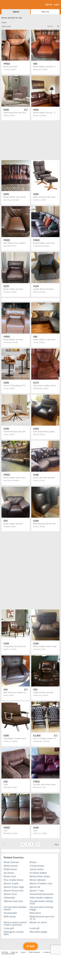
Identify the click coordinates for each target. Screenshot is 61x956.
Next (57, 844)
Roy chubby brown (13, 880)
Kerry (14, 246)
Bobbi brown (10, 869)
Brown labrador (38, 880)
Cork (44, 787)
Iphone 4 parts (11, 883)
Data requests (34, 952)
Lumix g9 (34, 928)
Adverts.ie (13, 4)
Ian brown (9, 873)
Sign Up (48, 5)
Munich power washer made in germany (15, 923)
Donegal (15, 200)
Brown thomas (11, 862)
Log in (23, 952)
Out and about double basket (15, 908)
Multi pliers (35, 913)
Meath (15, 342)
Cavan (42, 480)
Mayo (15, 787)
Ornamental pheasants (41, 894)
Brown (33, 862)
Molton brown (11, 866)
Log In (56, 5)
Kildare (45, 69)
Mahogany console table (14, 933)
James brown (37, 869)
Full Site (4, 952)
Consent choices (8, 954)
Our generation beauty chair (41, 902)
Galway (43, 115)
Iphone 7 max (37, 890)
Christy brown (37, 866)
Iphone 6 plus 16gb (14, 887)
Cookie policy (48, 952)
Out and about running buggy (41, 908)
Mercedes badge (38, 932)
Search (16, 12)
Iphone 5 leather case (41, 883)
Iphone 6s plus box (14, 890)
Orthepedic (9, 897)
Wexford (16, 480)
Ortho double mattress (41, 897)
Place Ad (45, 12)
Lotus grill (9, 928)
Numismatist (10, 913)
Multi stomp (10, 916)
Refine (50, 26)
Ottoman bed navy (13, 901)
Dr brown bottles (38, 873)
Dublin (13, 69)
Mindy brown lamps (40, 876)
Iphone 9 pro (10, 894)
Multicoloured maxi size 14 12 (42, 917)
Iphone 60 (35, 887)
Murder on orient (38, 922)
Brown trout (10, 876)
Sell (31, 946)
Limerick (46, 741)
